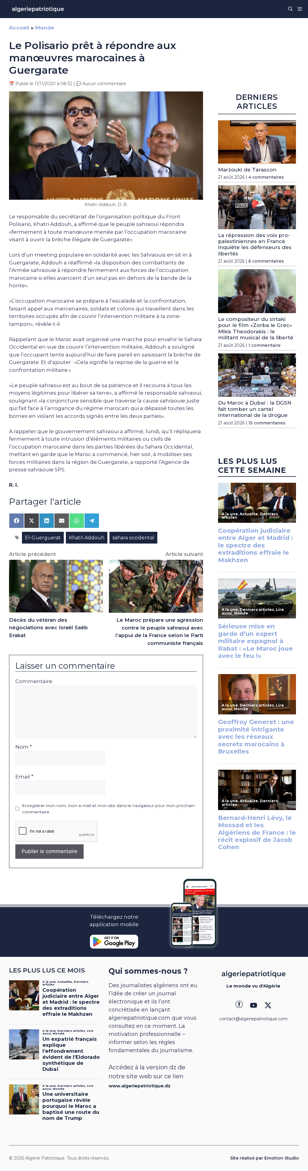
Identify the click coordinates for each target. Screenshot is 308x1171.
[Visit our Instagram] (253, 1005)
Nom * (23, 747)
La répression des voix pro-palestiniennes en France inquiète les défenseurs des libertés (254, 244)
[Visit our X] (268, 1005)
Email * (24, 777)
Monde (44, 28)
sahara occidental (133, 538)
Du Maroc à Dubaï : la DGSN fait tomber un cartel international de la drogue (254, 409)
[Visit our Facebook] (239, 1005)
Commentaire (33, 681)
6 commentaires (266, 261)
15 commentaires (266, 423)
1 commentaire (264, 345)
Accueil (19, 28)
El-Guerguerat (43, 538)
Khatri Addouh (86, 538)
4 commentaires (266, 177)
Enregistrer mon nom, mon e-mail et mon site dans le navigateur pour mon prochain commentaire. (108, 808)
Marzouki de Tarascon (247, 170)
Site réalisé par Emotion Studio (264, 1158)
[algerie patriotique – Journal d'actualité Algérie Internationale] (38, 9)
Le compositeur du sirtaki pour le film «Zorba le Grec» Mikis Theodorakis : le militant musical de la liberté (255, 328)
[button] (290, 9)
